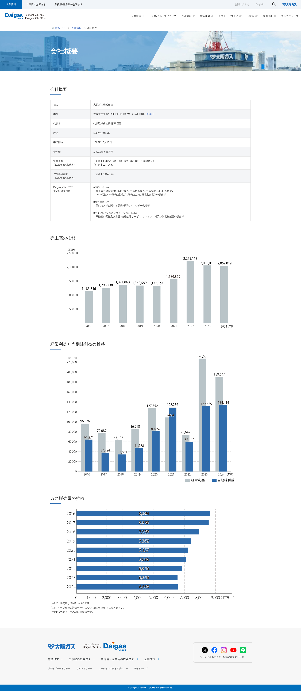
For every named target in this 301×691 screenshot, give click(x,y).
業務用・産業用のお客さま (69, 4)
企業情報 (11, 4)
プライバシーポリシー (59, 668)
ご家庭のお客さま (36, 4)
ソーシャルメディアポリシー (113, 668)
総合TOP (60, 28)
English (260, 4)
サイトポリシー (84, 668)
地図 (149, 114)
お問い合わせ (242, 4)
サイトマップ (141, 668)
